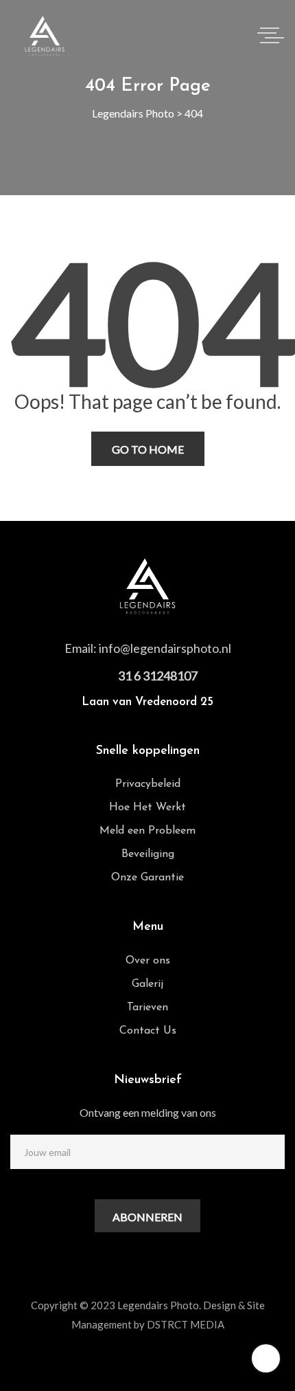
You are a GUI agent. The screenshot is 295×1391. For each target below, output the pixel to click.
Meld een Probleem (147, 830)
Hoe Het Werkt (147, 807)
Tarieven (147, 1007)
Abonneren (147, 1216)
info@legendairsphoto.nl (165, 648)
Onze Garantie (147, 877)
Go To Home (148, 449)
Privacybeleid (147, 784)
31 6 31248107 (158, 675)
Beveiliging (147, 854)
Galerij (147, 984)
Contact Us (147, 1030)
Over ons (148, 960)
